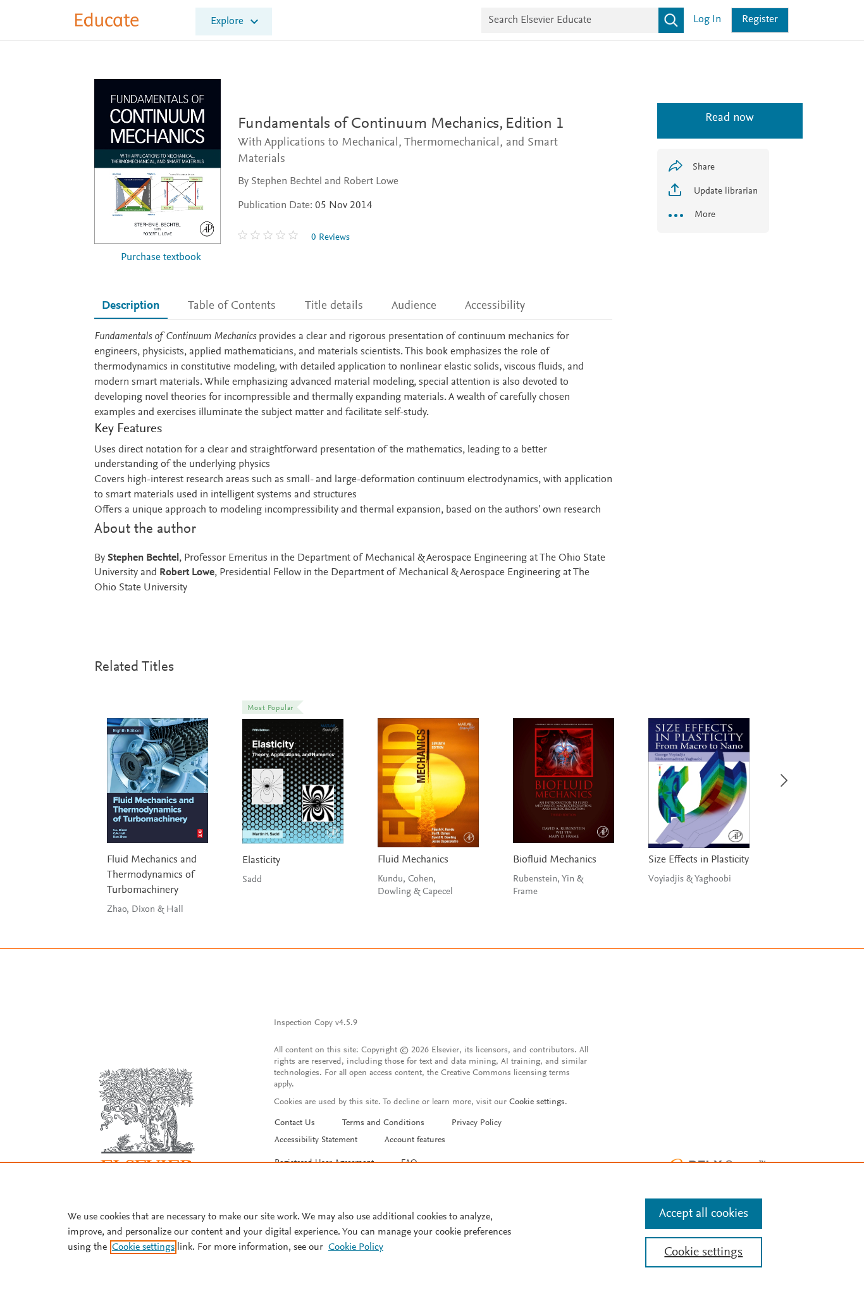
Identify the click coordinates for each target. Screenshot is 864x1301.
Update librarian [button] (724, 191)
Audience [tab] (414, 306)
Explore (227, 21)
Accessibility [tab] (495, 306)
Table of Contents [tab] (232, 306)
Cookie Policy (355, 1247)
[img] (269, 237)
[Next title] (780, 773)
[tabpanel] (353, 463)
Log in (707, 20)
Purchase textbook (161, 257)
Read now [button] (713, 118)
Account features (415, 1140)
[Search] (671, 20)
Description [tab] (130, 306)
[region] (432, 1231)
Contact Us (295, 1123)
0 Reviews (330, 237)
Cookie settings (537, 1102)
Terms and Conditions (383, 1123)
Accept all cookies (703, 1213)
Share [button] (704, 167)
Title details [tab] (334, 306)
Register (760, 20)
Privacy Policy (477, 1123)
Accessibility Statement (316, 1140)
